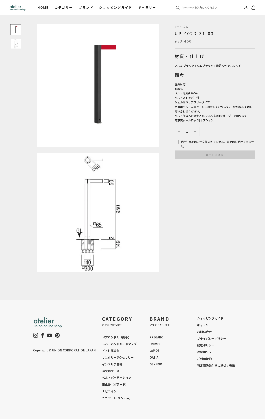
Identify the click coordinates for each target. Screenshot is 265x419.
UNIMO (155, 344)
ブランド (86, 7)
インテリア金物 (112, 364)
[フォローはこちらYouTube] (49, 335)
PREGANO (157, 337)
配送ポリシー (206, 345)
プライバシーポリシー (211, 338)
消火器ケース (110, 371)
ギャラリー (147, 7)
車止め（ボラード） (115, 384)
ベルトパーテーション (116, 378)
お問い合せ (204, 332)
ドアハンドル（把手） (116, 337)
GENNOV (156, 364)
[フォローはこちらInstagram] (35, 335)
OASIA (154, 357)
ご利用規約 (204, 359)
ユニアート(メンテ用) (116, 398)
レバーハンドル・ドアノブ (119, 344)
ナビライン (109, 391)
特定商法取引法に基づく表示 (216, 365)
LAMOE (154, 351)
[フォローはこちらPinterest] (57, 335)
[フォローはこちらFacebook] (42, 335)
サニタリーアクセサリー (118, 357)
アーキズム (181, 26)
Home (43, 7)
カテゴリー (64, 7)
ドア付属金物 (111, 351)
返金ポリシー (206, 352)
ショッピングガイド (115, 7)
